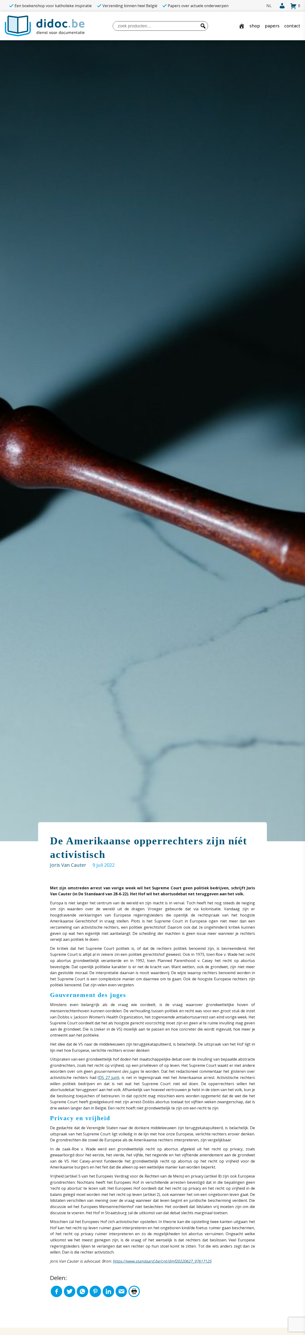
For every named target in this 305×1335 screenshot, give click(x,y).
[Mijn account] (280, 6)
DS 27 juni (108, 1077)
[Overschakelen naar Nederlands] (269, 6)
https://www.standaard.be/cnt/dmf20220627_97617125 (162, 1261)
